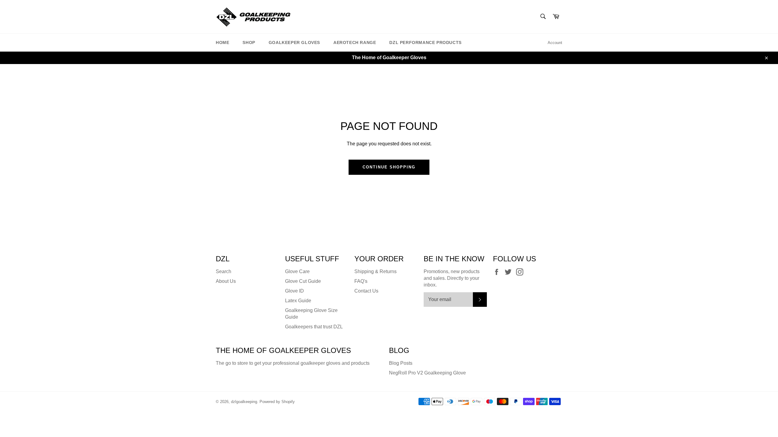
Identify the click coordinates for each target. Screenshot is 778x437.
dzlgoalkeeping (244, 401)
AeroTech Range (354, 42)
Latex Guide (298, 300)
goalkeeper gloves (320, 363)
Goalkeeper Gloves (294, 42)
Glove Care (297, 271)
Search (223, 271)
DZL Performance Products (425, 42)
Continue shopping (389, 167)
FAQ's (360, 281)
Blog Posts (400, 363)
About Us (226, 281)
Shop (249, 42)
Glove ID (294, 290)
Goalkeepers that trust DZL (314, 326)
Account (555, 42)
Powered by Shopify (277, 401)
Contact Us (366, 290)
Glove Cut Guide (303, 281)
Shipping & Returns (375, 271)
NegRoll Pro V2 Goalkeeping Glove (427, 372)
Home (222, 42)
